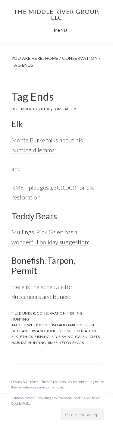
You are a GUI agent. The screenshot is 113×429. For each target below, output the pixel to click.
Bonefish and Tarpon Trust (67, 325)
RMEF (53, 342)
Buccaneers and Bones (40, 296)
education (85, 331)
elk (14, 336)
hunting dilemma (33, 150)
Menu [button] (60, 30)
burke (66, 331)
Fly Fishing (63, 336)
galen (81, 336)
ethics (26, 336)
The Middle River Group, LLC (57, 14)
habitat (19, 342)
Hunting (20, 319)
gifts (94, 336)
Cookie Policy (21, 403)
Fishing (75, 313)
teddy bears (72, 342)
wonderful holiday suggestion (49, 241)
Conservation (51, 313)
